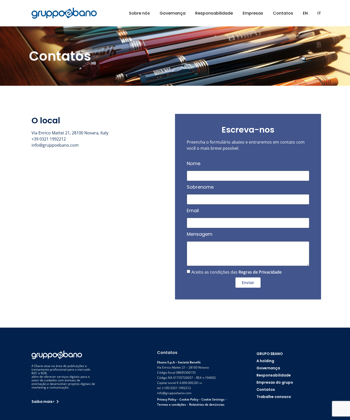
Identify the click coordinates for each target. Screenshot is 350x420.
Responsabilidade (214, 13)
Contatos (283, 13)
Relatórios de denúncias (206, 404)
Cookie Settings (212, 399)
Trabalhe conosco (273, 396)
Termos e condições (171, 404)
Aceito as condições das (236, 272)
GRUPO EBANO (269, 353)
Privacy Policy (166, 399)
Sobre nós (139, 13)
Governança (173, 13)
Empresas (253, 13)
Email (193, 210)
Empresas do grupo (274, 382)
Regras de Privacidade (260, 272)
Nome (193, 163)
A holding (265, 360)
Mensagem (199, 234)
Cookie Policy (188, 399)
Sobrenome (200, 187)
